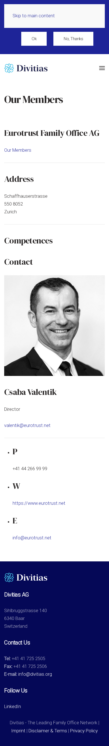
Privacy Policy (84, 730)
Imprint (18, 730)
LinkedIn (12, 706)
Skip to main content (34, 15)
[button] (102, 68)
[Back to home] (26, 68)
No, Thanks (73, 38)
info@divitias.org (35, 674)
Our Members (17, 150)
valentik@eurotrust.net (27, 425)
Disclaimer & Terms (48, 730)
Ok (34, 38)
